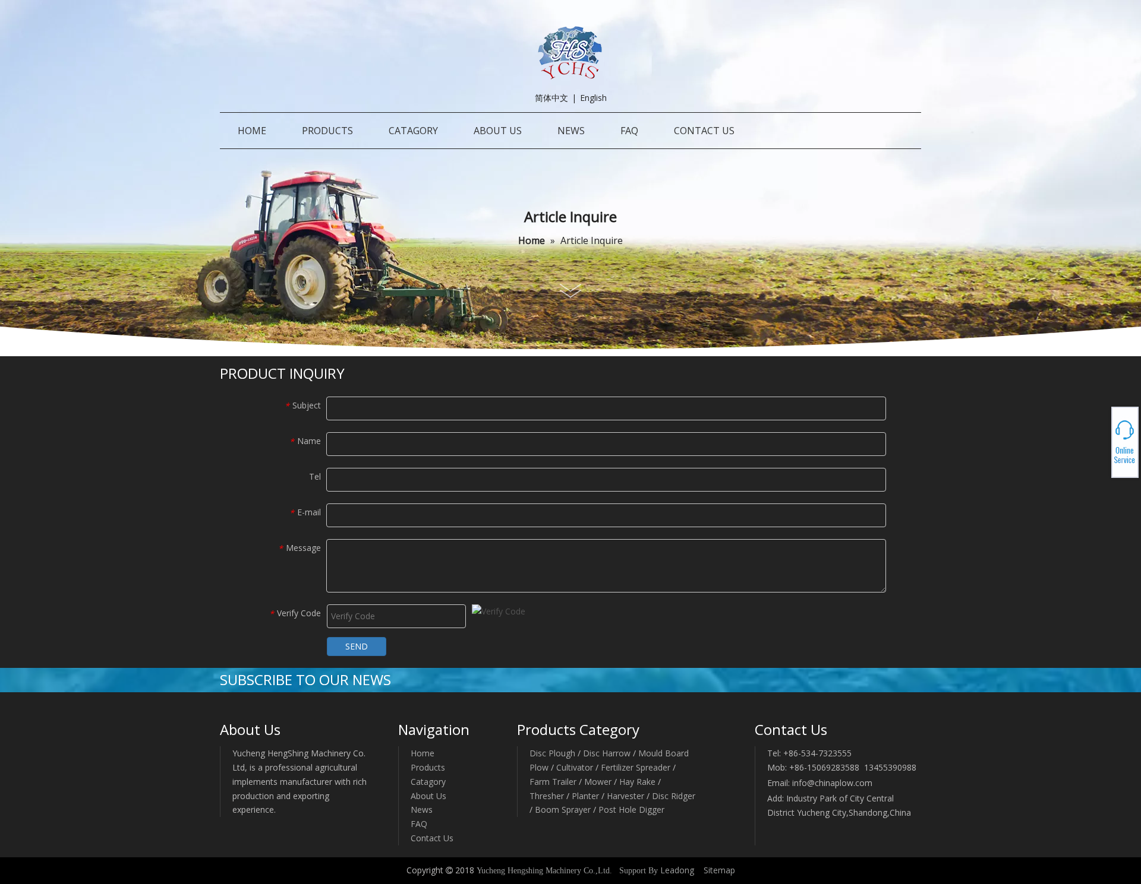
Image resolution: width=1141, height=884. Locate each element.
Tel (1097, 438)
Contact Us (432, 838)
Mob (1097, 442)
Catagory (428, 781)
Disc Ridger (673, 795)
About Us (428, 795)
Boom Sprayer (563, 809)
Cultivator (574, 767)
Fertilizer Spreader (635, 767)
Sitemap (719, 870)
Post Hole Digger (631, 809)
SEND (356, 646)
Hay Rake (637, 781)
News (422, 809)
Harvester (627, 795)
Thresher (546, 795)
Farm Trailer (552, 781)
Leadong (677, 870)
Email (1097, 445)
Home (422, 753)
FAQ (419, 823)
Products (428, 767)
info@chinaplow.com (832, 782)
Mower (598, 781)
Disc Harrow (607, 753)
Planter (585, 795)
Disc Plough (552, 753)
